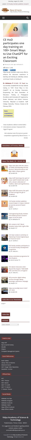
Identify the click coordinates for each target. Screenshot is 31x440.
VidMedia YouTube (6, 398)
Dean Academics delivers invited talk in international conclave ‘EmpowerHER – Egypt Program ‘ (14, 127)
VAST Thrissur (5, 380)
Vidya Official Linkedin (7, 409)
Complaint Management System (10, 351)
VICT (2, 378)
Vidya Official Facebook (7, 407)
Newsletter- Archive (6, 369)
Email (3, 303)
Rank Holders (5, 360)
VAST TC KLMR (5, 385)
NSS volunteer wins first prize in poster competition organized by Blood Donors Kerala (16, 135)
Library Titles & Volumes (8, 363)
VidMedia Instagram (6, 400)
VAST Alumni (4, 383)
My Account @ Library (7, 345)
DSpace (3, 349)
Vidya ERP (4, 343)
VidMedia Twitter (6, 405)
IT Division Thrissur (6, 389)
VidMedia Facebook (6, 403)
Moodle (3, 347)
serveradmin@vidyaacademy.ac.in (15, 430)
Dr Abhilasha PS (19, 64)
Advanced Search (6, 365)
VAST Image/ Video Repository (9, 367)
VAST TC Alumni (5, 387)
